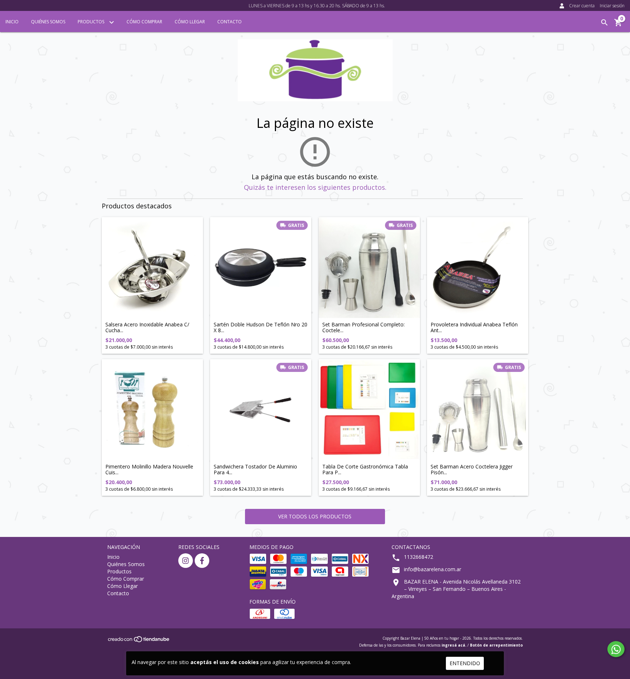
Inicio (12, 22)
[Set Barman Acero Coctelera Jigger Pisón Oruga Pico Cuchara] (477, 409)
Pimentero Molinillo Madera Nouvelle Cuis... (149, 469)
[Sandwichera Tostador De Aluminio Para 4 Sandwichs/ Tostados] (260, 409)
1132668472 (418, 556)
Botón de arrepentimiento (496, 645)
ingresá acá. (454, 645)
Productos (91, 22)
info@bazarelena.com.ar (432, 569)
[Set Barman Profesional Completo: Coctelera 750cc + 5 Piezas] (369, 267)
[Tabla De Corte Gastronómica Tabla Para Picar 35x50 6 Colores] (369, 409)
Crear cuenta (582, 6)
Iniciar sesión (612, 6)
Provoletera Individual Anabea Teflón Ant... (474, 327)
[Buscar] (604, 22)
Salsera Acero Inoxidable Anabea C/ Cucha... (147, 327)
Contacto (229, 22)
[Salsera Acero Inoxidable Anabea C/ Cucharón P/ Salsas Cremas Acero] (152, 267)
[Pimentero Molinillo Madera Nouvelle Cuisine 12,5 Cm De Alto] (152, 409)
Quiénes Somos (48, 22)
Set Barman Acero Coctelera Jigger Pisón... (472, 469)
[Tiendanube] (139, 641)
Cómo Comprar (144, 22)
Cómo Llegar (190, 22)
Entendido (465, 663)
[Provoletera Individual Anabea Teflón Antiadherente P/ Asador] (477, 267)
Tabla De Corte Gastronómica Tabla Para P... (365, 469)
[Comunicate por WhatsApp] (616, 649)
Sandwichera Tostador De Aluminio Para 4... (255, 469)
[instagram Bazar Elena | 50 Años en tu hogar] (185, 560)
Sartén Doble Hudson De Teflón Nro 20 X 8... (260, 327)
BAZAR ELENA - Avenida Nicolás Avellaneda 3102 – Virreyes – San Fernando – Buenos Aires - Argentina (456, 589)
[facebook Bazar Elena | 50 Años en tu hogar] (202, 560)
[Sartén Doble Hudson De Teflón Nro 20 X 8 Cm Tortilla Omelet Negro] (260, 267)
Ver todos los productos (314, 516)
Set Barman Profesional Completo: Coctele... (363, 327)
